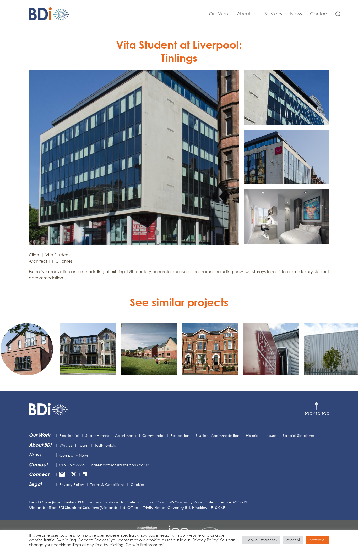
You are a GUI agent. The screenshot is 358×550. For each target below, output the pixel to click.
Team (83, 445)
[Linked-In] (84, 475)
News (296, 13)
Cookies (137, 484)
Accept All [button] (317, 540)
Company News (73, 455)
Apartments (125, 435)
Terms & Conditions (107, 484)
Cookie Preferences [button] (261, 540)
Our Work (219, 13)
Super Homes (97, 435)
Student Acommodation (218, 435)
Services (273, 13)
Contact (319, 13)
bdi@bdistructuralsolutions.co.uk (120, 465)
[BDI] (48, 409)
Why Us (65, 445)
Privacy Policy (71, 484)
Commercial (153, 435)
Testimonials (105, 445)
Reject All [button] (293, 540)
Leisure (270, 435)
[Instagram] (62, 475)
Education (180, 435)
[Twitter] (73, 475)
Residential (69, 435)
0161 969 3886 (72, 465)
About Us (246, 13)
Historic (252, 435)
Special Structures (298, 435)
